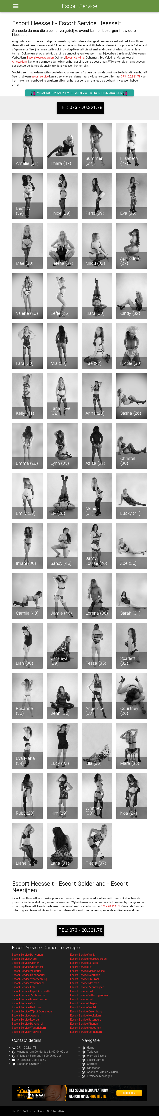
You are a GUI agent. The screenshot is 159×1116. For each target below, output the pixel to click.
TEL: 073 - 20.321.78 (80, 107)
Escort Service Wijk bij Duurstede (32, 1011)
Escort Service (79, 6)
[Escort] (79, 1100)
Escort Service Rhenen (84, 1023)
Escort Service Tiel (81, 999)
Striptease (93, 1068)
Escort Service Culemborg (86, 1011)
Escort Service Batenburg (85, 1019)
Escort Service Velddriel (26, 971)
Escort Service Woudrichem (29, 1027)
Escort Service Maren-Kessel (87, 971)
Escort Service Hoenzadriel (28, 975)
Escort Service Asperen (26, 1015)
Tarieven (92, 1051)
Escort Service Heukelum (85, 1015)
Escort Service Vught (83, 1007)
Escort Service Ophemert (27, 967)
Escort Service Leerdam (26, 1019)
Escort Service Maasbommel (29, 999)
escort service (40, 76)
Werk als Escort (96, 1055)
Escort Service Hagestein (85, 1027)
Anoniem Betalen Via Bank (103, 1072)
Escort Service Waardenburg (29, 979)
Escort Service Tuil (81, 991)
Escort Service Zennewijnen (87, 987)
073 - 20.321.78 (131, 76)
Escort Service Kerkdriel (84, 963)
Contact (92, 1064)
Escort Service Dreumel (84, 979)
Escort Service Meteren (84, 983)
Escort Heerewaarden (40, 57)
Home (90, 1047)
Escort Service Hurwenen (27, 954)
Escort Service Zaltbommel (29, 995)
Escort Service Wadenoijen (28, 983)
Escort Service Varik (82, 954)
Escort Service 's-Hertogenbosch (90, 995)
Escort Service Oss (23, 1003)
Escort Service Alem (24, 958)
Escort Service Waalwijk (26, 1031)
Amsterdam (19, 61)
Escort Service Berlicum (26, 1007)
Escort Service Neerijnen (85, 975)
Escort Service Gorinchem (86, 1031)
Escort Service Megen (83, 1003)
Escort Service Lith (23, 987)
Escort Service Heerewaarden (88, 958)
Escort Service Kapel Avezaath (31, 991)
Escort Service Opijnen (26, 963)
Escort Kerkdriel (75, 57)
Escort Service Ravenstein (28, 1023)
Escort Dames (95, 1060)
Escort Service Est (81, 967)
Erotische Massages (99, 1076)
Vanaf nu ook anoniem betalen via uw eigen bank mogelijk (79, 93)
